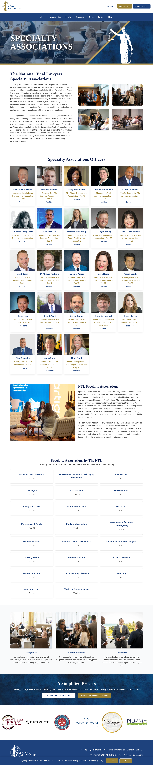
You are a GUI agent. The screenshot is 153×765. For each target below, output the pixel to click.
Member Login (124, 6)
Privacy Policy (99, 750)
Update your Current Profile (58, 695)
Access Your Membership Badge (94, 695)
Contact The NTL (134, 750)
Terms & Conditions (116, 750)
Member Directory (141, 6)
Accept (111, 761)
